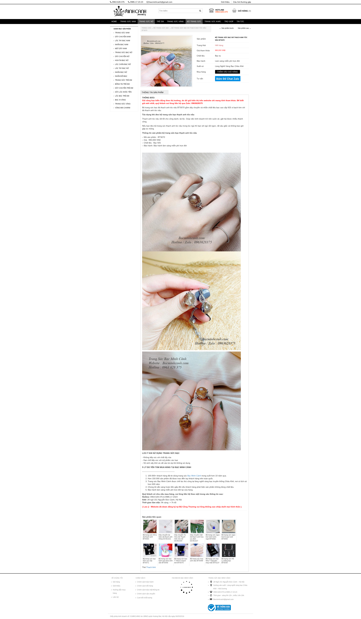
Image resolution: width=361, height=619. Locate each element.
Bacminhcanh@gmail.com (223, 599)
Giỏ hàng (116, 582)
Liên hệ (116, 597)
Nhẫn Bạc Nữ (121, 72)
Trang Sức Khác (212, 21)
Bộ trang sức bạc (161, 28)
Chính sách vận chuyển (146, 594)
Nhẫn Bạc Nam (121, 45)
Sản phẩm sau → (244, 28)
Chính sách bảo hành (145, 582)
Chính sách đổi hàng (145, 586)
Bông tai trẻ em (122, 84)
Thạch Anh (151, 567)
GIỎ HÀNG (243, 11)
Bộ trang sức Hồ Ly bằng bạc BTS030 (228, 561)
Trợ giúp (228, 21)
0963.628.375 (118, 2)
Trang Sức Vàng (175, 21)
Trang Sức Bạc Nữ (123, 52)
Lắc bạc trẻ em (122, 96)
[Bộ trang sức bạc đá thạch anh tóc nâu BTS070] (166, 61)
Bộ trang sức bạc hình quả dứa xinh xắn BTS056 (166, 561)
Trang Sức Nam (128, 21)
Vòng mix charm (122, 108)
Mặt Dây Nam (121, 49)
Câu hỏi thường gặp (242, 2)
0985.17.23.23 (136, 2)
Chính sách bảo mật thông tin (148, 590)
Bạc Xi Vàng (120, 100)
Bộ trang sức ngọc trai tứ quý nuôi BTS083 (228, 537)
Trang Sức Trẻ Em (123, 80)
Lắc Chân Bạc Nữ (123, 64)
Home (114, 21)
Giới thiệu (225, 2)
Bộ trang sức (194, 21)
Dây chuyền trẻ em (124, 88)
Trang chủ (146, 28)
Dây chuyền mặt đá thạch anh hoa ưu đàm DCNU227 (196, 538)
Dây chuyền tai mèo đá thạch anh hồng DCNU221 (165, 537)
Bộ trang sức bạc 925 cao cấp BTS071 (149, 561)
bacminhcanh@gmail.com (160, 2)
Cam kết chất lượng (144, 598)
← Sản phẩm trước (226, 28)
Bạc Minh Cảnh (194, 476)
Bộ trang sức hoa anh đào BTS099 (196, 560)
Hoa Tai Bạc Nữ (121, 60)
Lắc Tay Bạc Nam (122, 41)
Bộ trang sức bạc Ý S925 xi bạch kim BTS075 (180, 561)
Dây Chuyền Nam (123, 37)
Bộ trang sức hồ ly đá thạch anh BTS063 (150, 537)
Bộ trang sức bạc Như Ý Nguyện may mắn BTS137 (212, 561)
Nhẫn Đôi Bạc (121, 76)
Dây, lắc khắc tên (123, 92)
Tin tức (240, 21)
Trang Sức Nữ (146, 21)
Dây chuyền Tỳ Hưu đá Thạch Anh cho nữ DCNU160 (180, 538)
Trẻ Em (160, 21)
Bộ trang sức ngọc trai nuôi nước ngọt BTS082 (213, 537)
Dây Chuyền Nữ (122, 56)
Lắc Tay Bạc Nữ (122, 68)
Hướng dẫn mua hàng (119, 591)
